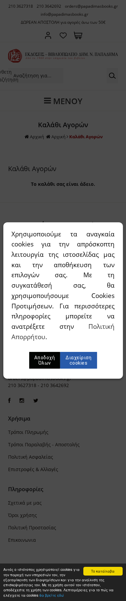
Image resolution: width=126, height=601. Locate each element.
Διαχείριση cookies (78, 360)
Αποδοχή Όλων (44, 360)
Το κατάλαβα (103, 571)
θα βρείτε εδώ (51, 595)
